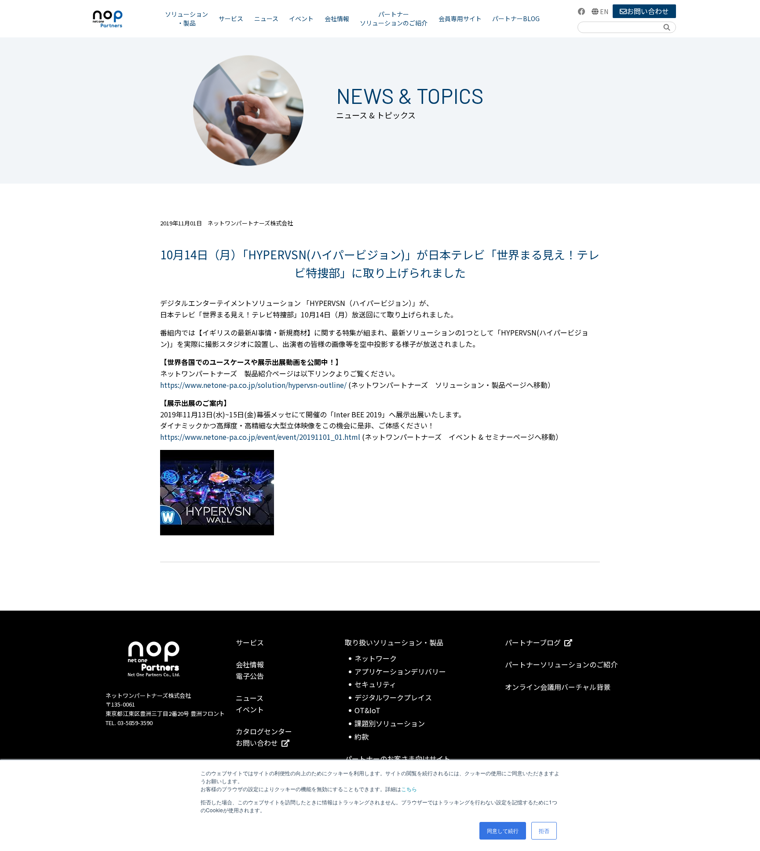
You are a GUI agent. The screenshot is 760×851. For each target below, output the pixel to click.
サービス (231, 18)
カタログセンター (264, 731)
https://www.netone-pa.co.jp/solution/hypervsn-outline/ (253, 384)
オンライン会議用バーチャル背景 (557, 687)
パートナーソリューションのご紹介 (394, 18)
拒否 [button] (544, 830)
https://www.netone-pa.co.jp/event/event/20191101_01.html (260, 436)
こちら (409, 788)
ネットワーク (375, 658)
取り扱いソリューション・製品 (394, 642)
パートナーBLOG (516, 18)
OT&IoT (367, 710)
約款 (361, 736)
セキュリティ (375, 684)
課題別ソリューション (389, 723)
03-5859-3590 (135, 722)
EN (604, 11)
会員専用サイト (460, 18)
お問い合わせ (648, 11)
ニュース (266, 18)
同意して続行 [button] (503, 830)
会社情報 (337, 18)
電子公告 (250, 675)
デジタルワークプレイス (393, 697)
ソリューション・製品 (186, 18)
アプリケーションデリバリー (400, 671)
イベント (301, 18)
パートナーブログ (533, 642)
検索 (666, 27)
